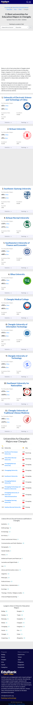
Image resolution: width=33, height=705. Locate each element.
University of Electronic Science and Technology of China (16, 98)
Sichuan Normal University (16, 218)
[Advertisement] (16, 49)
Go (30, 27)
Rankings (24, 122)
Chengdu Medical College (16, 299)
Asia (15, 9)
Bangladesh (21, 664)
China (20, 9)
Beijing (3, 654)
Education (9, 9)
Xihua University (16, 274)
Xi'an (2, 662)
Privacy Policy (21, 704)
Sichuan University (16, 129)
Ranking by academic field (16, 24)
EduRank (24, 19)
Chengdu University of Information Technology (16, 325)
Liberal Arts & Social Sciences (20, 7)
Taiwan (20, 657)
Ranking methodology (8, 698)
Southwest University (11, 476)
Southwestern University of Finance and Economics (16, 244)
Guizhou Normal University (13, 507)
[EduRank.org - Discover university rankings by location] (5, 2)
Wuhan (3, 657)
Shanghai (3, 659)
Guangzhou (4, 667)
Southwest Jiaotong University (16, 189)
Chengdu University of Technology (16, 357)
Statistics (7, 122)
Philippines (21, 662)
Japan (19, 659)
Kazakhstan (21, 667)
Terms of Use (11, 704)
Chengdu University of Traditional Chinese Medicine (16, 411)
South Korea (21, 654)
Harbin (3, 664)
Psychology (8, 7)
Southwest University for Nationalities (16, 384)
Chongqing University (11, 470)
